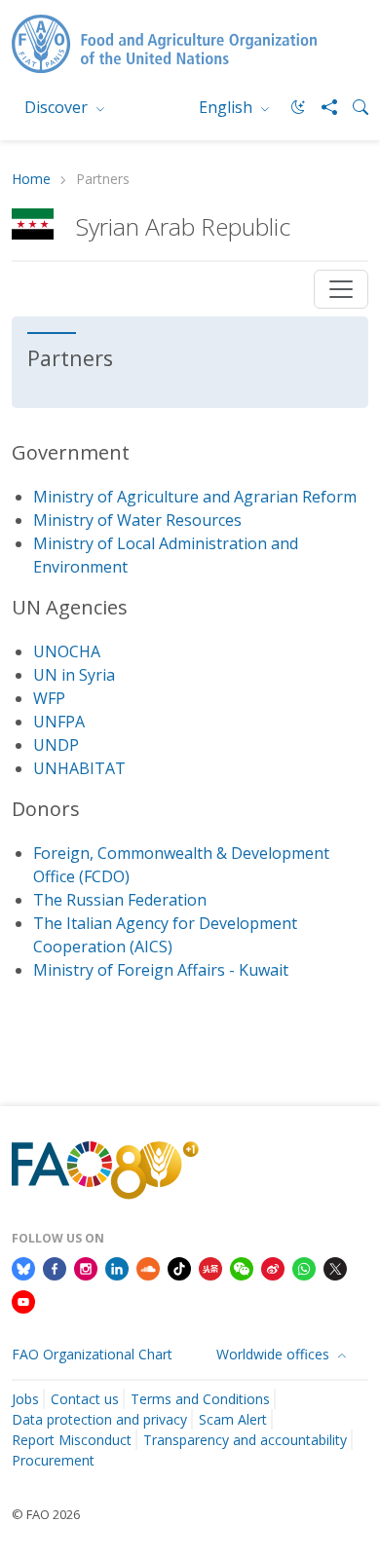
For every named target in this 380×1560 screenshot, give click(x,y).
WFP (49, 698)
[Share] (321, 107)
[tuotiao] (210, 1267)
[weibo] (273, 1267)
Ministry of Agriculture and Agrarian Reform (195, 496)
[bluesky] (23, 1267)
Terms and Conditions (200, 1399)
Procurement (53, 1460)
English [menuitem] (227, 107)
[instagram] (85, 1267)
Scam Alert (233, 1419)
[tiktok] (179, 1267)
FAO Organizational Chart (92, 1354)
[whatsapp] (304, 1267)
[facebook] (54, 1267)
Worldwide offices (274, 1354)
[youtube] (23, 1300)
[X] (335, 1267)
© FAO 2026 (46, 1514)
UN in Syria (74, 675)
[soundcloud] (148, 1267)
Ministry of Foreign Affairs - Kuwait (160, 970)
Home (31, 179)
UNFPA (59, 721)
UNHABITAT (79, 768)
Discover (58, 107)
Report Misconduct (72, 1439)
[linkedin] (117, 1267)
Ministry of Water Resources (137, 520)
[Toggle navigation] (341, 289)
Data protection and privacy (99, 1419)
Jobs (25, 1399)
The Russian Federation (120, 899)
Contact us (85, 1399)
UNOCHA (66, 651)
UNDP (56, 745)
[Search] (352, 107)
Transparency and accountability (245, 1439)
